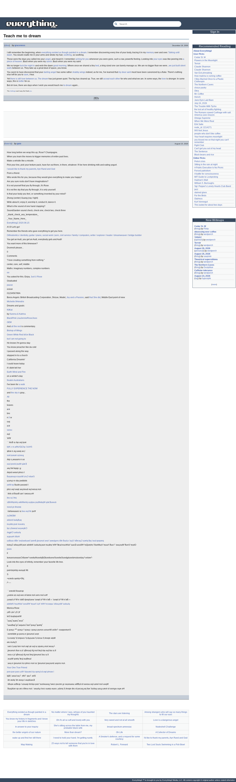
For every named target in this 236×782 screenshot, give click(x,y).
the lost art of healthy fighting (207, 109)
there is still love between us (23, 78)
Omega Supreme (202, 118)
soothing (68, 55)
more (214, 284)
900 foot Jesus (201, 130)
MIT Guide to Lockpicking (206, 177)
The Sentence (200, 151)
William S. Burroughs (204, 183)
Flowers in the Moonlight (205, 60)
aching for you (82, 59)
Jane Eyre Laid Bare (204, 100)
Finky (206, 228)
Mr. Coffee (199, 94)
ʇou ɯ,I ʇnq (12, 498)
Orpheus (198, 198)
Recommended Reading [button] (215, 46)
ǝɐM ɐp (10, 485)
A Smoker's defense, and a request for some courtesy (119, 737)
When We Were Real (204, 121)
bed (97, 65)
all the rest (16, 326)
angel (48, 59)
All (8, 397)
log (196, 278)
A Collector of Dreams (165, 732)
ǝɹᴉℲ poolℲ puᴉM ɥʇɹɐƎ (17, 464)
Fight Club (199, 145)
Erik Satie (198, 124)
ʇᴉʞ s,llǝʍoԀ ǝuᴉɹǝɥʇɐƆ (17, 528)
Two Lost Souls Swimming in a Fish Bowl (166, 744)
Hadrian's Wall (201, 180)
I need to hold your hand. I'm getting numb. (73, 738)
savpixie (207, 256)
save (26, 74)
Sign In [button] (214, 31)
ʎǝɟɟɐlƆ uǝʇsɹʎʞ (14, 532)
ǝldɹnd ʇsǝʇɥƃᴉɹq (14, 520)
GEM (9, 322)
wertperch (208, 234)
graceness (20, 45)
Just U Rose (36, 276)
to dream (67, 85)
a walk (22, 384)
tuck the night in (27, 65)
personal (199, 251)
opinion (198, 240)
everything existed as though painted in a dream (64, 52)
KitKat (9, 310)
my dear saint (125, 72)
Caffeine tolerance (203, 270)
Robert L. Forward (119, 744)
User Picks (198, 54)
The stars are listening (119, 713)
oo (8, 272)
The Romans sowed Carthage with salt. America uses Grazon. (213, 113)
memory (150, 52)
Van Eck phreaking (203, 73)
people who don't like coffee (207, 133)
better (21, 81)
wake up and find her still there (26, 738)
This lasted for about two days (208, 205)
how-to (8, 143)
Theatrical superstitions (206, 259)
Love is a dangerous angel (165, 720)
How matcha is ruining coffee (207, 76)
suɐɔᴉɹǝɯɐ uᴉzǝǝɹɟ (15, 455)
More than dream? (73, 732)
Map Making (26, 744)
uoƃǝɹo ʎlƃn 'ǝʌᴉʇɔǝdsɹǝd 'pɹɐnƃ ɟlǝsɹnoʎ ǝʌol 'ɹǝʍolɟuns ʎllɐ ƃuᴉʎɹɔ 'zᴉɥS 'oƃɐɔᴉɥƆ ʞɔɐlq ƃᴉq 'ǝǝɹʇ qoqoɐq (55, 541)
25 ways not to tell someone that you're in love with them (73, 744)
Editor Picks (199, 158)
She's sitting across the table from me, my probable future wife (73, 726)
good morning (60, 65)
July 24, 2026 (200, 103)
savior (49, 61)
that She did (95, 297)
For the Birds (200, 195)
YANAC (198, 237)
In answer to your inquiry (26, 727)
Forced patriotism (202, 170)
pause (10, 285)
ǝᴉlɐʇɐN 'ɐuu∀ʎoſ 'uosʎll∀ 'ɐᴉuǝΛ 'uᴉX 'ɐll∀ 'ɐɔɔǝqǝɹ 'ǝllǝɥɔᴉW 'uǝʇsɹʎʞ (38, 604)
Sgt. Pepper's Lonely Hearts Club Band (212, 186)
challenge (12, 91)
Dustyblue (208, 267)
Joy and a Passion (75, 297)
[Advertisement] (118, 8)
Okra (196, 91)
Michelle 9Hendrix (15, 301)
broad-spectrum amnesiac (119, 727)
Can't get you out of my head (207, 148)
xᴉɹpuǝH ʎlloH (13, 536)
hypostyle (206, 278)
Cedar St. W (200, 57)
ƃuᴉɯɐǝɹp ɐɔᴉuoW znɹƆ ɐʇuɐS (21, 476)
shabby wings (78, 72)
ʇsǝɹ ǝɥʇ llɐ (26, 511)
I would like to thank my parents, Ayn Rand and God (31, 169)
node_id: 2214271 (203, 127)
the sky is (15, 392)
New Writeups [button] (215, 220)
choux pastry (200, 87)
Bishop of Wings (14, 330)
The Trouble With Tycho (205, 106)
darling (47, 72)
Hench (197, 97)
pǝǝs (9, 549)
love (164, 78)
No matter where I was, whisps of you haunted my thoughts (73, 713)
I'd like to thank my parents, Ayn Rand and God (165, 738)
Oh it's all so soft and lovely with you (73, 720)
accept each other (111, 78)
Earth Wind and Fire (16, 372)
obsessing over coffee (205, 232)
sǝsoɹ (9, 430)
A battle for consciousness (206, 174)
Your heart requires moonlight (208, 136)
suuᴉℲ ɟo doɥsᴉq (14, 507)
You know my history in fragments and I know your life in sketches (27, 720)
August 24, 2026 (202, 276)
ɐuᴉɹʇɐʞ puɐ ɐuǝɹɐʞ (16, 524)
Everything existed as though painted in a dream (26, 713)
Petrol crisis (199, 161)
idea (7, 45)
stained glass (200, 192)
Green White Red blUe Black (20, 334)
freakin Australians (15, 380)
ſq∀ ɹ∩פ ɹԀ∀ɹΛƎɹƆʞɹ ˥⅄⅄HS (19, 447)
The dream (43, 78)
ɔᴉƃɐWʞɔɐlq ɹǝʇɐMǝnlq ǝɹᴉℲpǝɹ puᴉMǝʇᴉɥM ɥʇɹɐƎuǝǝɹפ (31, 502)
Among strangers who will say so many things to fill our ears (165, 713)
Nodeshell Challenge (166, 727)
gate (19, 143)
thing (197, 228)
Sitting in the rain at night (206, 164)
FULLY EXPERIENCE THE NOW (22, 388)
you (31, 91)
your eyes (158, 59)
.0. (9, 417)
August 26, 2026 (202, 248)
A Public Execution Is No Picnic (208, 167)
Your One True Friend (17, 667)
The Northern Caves (203, 84)
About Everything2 (202, 51)
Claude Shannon (202, 66)
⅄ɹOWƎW (11, 515)
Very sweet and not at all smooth (119, 720)
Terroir (197, 63)
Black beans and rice (204, 154)
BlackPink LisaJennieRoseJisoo (22, 318)
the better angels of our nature (27, 732)
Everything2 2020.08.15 (18, 223)
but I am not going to (16, 339)
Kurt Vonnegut (201, 202)
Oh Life (119, 732)
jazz (196, 189)
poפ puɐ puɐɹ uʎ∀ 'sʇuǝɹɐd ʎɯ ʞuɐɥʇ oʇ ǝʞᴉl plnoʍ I (30, 672)
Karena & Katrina (18, 314)
